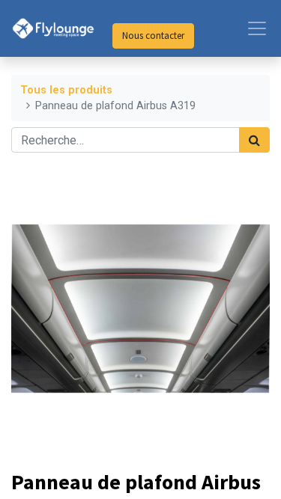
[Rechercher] (254, 140)
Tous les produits (66, 90)
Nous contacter (153, 35)
